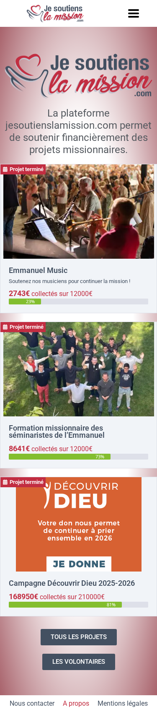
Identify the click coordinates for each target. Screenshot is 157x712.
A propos (76, 703)
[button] (133, 13)
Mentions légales (123, 703)
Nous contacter (32, 703)
